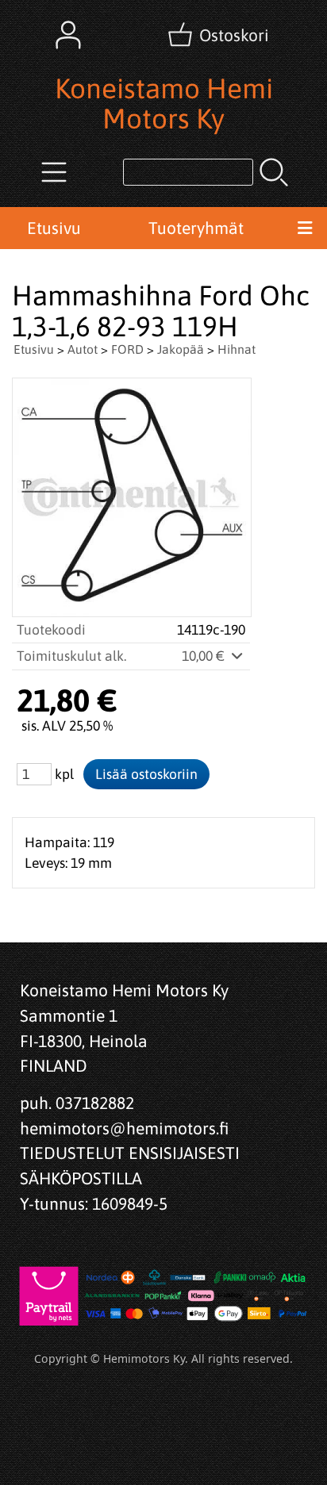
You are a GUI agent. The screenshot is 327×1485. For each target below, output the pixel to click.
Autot (82, 349)
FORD (127, 349)
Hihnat (236, 349)
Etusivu (54, 227)
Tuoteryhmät (196, 227)
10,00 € (205, 656)
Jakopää (180, 349)
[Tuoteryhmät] (54, 172)
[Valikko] (305, 228)
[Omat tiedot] (68, 35)
